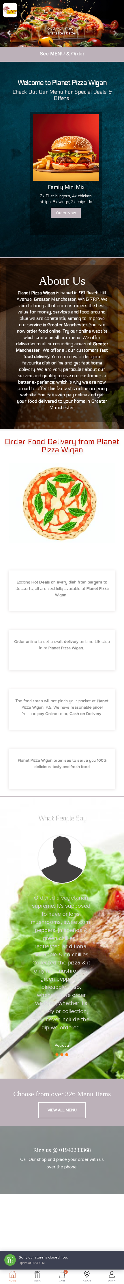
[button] (9, 23)
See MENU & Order (62, 53)
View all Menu (62, 1110)
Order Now (66, 212)
